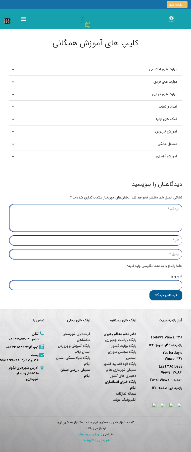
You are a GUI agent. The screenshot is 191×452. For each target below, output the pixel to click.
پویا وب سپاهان (89, 434)
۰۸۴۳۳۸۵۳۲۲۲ (17, 347)
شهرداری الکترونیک (96, 440)
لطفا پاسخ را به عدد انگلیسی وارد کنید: (154, 266)
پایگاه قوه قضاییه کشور (120, 364)
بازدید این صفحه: (169, 388)
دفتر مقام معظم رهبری (120, 334)
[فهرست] (23, 19)
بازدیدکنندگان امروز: (168, 345)
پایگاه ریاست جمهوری (120, 340)
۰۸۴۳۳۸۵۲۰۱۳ (19, 339)
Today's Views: (163, 337)
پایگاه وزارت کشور (123, 346)
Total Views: (160, 380)
